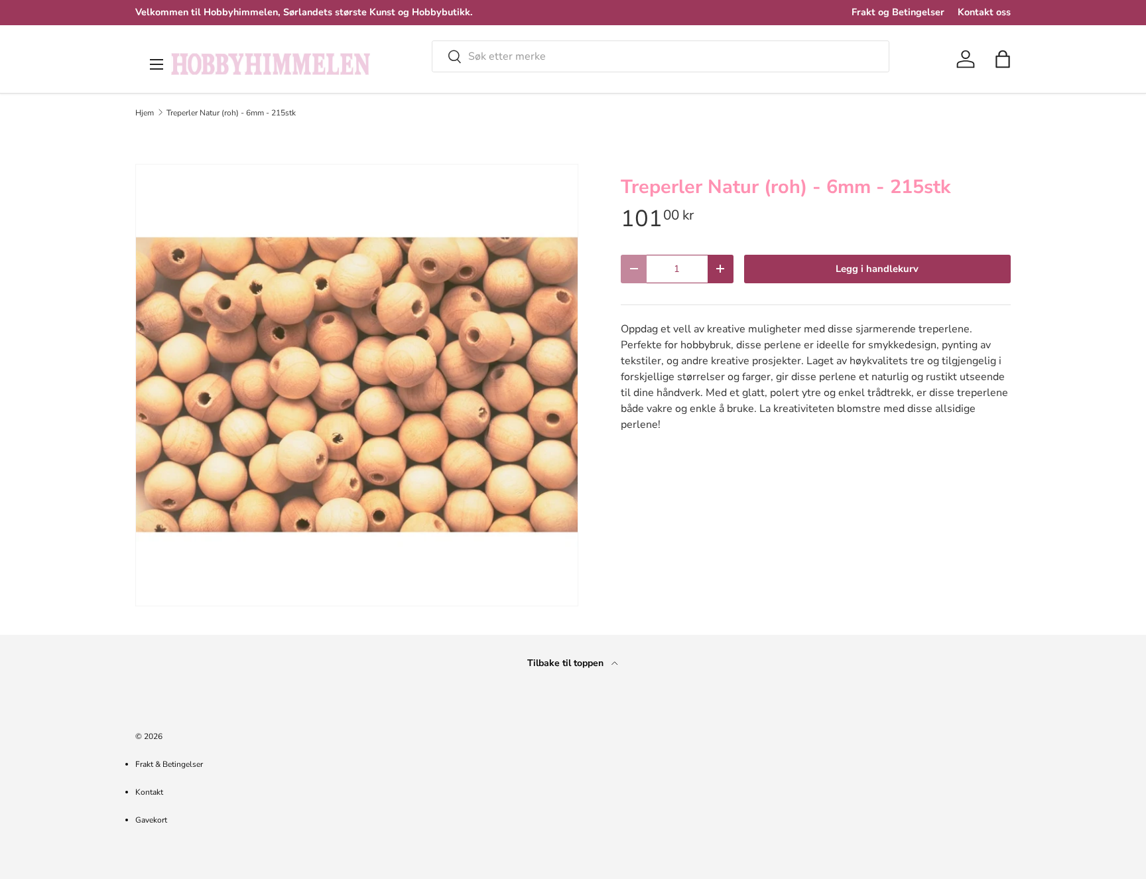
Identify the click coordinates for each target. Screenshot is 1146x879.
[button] (1002, 59)
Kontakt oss (984, 12)
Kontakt (149, 792)
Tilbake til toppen (566, 663)
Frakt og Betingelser (898, 12)
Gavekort (151, 820)
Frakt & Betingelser (169, 764)
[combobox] (660, 56)
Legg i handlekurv (877, 268)
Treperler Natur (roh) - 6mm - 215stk (231, 113)
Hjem (144, 113)
